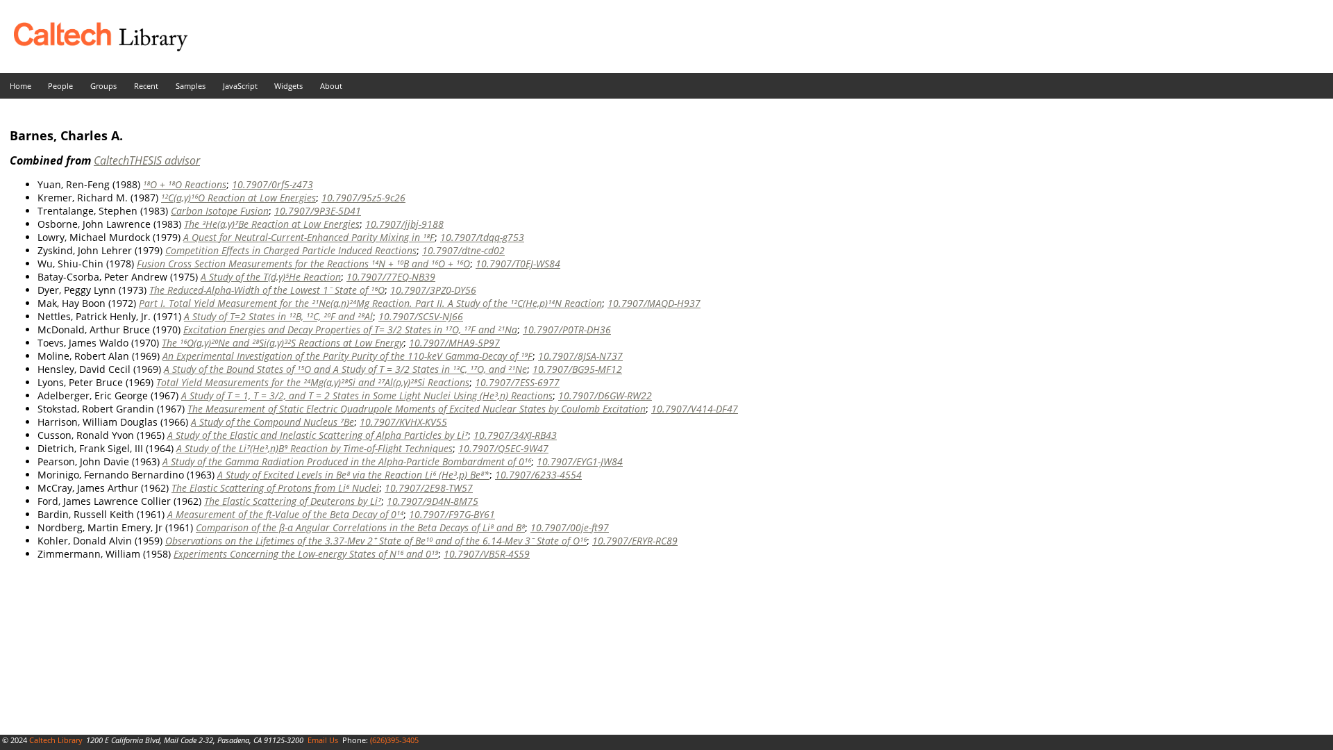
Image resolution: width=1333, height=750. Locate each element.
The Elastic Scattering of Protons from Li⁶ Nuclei (275, 487)
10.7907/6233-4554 (538, 474)
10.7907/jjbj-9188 (404, 224)
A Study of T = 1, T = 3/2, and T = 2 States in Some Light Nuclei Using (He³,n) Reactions (367, 395)
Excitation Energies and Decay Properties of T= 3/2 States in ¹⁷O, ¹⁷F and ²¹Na (350, 329)
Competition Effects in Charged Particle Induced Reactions (291, 250)
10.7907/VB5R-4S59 (487, 553)
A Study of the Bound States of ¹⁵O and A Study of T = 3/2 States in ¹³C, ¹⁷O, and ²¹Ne (345, 369)
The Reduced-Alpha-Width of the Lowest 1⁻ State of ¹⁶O (267, 290)
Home (20, 86)
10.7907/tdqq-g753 (482, 237)
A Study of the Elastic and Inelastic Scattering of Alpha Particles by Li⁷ (317, 435)
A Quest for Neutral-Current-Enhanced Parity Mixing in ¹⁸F (309, 237)
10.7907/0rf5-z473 (272, 184)
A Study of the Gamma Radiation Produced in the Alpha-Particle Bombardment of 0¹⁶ (346, 461)
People (60, 86)
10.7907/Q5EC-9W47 (503, 448)
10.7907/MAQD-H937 (654, 303)
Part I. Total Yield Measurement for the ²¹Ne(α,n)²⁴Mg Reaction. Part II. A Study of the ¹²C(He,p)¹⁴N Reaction (370, 303)
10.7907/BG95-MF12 (577, 369)
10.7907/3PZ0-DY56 (433, 290)
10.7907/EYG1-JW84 (580, 461)
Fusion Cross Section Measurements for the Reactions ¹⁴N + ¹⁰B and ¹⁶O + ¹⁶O (303, 263)
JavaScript (240, 86)
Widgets (288, 86)
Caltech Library (56, 740)
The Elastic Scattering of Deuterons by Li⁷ (292, 501)
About (331, 86)
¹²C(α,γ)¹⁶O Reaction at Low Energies (238, 197)
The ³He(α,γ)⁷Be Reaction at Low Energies (272, 224)
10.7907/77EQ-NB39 (390, 276)
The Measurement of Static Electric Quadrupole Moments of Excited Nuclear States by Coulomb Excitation (416, 408)
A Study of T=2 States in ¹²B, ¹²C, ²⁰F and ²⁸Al (278, 316)
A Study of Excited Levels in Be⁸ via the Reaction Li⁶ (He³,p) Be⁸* (353, 474)
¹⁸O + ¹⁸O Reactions (184, 184)
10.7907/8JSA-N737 (580, 355)
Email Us (323, 740)
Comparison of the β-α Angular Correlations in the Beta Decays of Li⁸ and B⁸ (360, 527)
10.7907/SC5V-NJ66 (420, 316)
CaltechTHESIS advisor (147, 160)
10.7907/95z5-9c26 (363, 197)
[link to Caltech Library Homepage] (93, 47)
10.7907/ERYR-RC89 (635, 540)
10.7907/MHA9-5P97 (454, 342)
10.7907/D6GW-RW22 (605, 395)
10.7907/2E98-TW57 (429, 487)
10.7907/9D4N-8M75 (432, 501)
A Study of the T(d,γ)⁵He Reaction (271, 276)
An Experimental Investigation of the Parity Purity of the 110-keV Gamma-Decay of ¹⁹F (347, 355)
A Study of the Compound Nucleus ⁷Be (272, 421)
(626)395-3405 (394, 740)
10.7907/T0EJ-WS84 (518, 263)
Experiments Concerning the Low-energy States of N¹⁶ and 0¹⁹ (306, 553)
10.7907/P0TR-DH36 (567, 329)
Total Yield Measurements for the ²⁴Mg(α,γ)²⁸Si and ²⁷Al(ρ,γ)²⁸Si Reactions (312, 382)
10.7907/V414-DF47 (694, 408)
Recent (146, 86)
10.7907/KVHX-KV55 (403, 421)
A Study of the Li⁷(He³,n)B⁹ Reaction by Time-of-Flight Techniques (314, 448)
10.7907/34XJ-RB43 (515, 435)
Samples (191, 86)
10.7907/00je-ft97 (569, 527)
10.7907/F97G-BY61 (452, 514)
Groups (103, 86)
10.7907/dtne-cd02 (463, 250)
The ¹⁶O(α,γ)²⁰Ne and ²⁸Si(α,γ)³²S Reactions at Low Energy (282, 342)
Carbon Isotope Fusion (220, 210)
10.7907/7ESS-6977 (517, 382)
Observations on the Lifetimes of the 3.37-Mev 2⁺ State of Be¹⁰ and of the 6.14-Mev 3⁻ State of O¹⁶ (376, 540)
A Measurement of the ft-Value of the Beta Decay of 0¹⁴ (285, 514)
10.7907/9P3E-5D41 (317, 210)
